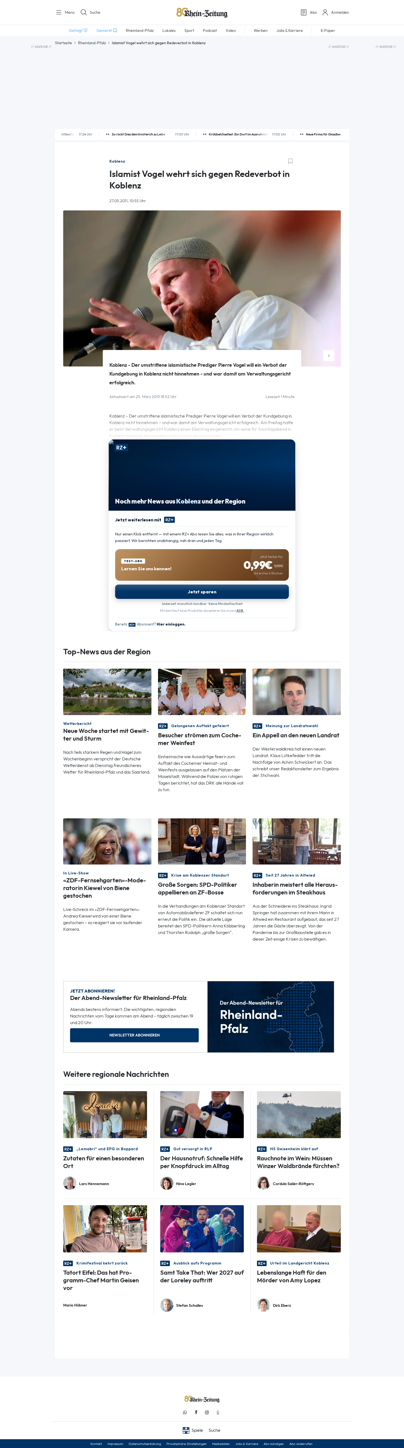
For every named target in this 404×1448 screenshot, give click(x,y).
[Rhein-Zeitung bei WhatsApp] (185, 1412)
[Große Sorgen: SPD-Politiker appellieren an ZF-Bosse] (202, 841)
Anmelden (340, 12)
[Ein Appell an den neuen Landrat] (297, 691)
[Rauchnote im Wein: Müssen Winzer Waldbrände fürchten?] (299, 1114)
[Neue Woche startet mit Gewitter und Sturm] (107, 691)
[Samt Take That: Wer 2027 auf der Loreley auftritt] (202, 1228)
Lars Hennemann (94, 1183)
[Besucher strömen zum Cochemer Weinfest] (202, 691)
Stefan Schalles (189, 1305)
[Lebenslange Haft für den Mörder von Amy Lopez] (299, 1228)
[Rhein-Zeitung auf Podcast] (218, 1412)
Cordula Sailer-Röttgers (293, 1183)
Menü (69, 12)
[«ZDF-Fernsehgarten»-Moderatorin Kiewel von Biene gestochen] (107, 841)
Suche (95, 12)
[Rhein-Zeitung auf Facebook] (196, 1412)
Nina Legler (186, 1183)
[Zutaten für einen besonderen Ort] (105, 1114)
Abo (313, 12)
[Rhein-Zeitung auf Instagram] (207, 1412)
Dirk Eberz (282, 1305)
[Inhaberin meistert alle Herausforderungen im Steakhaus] (297, 841)
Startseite (63, 42)
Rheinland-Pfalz (92, 42)
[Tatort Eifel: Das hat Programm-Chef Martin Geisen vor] (105, 1228)
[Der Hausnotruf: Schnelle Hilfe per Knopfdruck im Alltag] (202, 1114)
